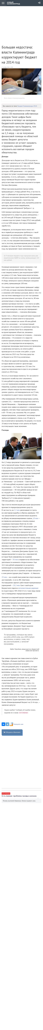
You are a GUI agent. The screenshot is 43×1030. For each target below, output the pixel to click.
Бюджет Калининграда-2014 (27, 106)
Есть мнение (6, 793)
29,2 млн (16, 585)
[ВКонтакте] (3, 724)
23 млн (4, 577)
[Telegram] (7, 724)
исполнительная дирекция (28, 588)
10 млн (35, 518)
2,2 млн (17, 510)
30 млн (15, 559)
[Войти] (39, 2)
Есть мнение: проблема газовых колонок (19, 796)
